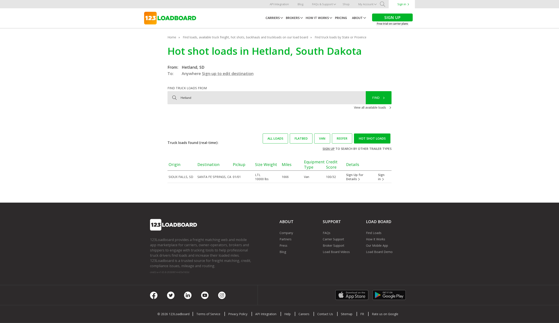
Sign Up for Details (354, 177)
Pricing (341, 18)
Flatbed (301, 138)
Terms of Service (208, 314)
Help (287, 314)
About (357, 18)
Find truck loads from (187, 88)
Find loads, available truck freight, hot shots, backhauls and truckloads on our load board (245, 37)
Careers (303, 314)
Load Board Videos (336, 252)
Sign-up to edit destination (228, 73)
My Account (365, 4)
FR (362, 314)
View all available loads (370, 107)
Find (376, 97)
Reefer (342, 138)
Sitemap (346, 314)
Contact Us (325, 314)
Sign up (329, 149)
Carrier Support (333, 239)
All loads (275, 138)
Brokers (293, 18)
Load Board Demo (379, 252)
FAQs (326, 233)
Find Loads (373, 233)
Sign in (401, 4)
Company (286, 233)
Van (322, 138)
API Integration (279, 4)
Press (283, 245)
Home (171, 37)
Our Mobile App (377, 245)
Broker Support (333, 245)
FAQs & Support (322, 4)
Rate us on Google (385, 314)
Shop (346, 4)
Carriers (273, 18)
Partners (286, 239)
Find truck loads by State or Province (340, 37)
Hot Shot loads (372, 138)
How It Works (317, 18)
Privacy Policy (237, 314)
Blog (300, 4)
